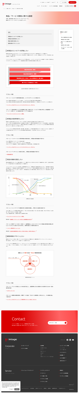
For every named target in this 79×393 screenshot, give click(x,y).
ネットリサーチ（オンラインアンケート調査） (15, 113)
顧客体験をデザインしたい (14, 43)
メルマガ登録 (64, 2)
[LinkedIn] (70, 340)
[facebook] (67, 340)
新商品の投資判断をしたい (14, 38)
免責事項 (45, 388)
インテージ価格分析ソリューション (13, 228)
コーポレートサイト (69, 6)
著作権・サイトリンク (39, 388)
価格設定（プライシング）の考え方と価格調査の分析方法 (21, 219)
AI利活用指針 (32, 388)
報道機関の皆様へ (54, 388)
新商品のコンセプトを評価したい (15, 36)
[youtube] (73, 339)
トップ (38, 6)
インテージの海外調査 (53, 6)
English (53, 2)
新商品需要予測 (10, 154)
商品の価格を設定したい (13, 41)
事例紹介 (61, 6)
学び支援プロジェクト (62, 388)
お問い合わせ (72, 2)
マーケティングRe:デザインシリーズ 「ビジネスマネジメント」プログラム (21, 104)
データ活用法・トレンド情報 (44, 2)
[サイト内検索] (57, 2)
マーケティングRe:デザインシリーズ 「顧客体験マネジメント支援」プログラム (21, 299)
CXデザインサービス (11, 290)
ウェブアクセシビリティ (25, 388)
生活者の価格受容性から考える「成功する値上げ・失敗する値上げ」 (23, 231)
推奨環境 (49, 388)
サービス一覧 (43, 6)
